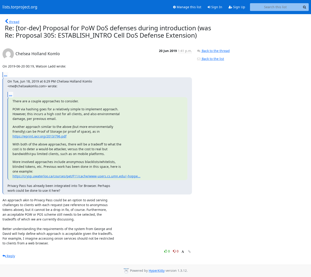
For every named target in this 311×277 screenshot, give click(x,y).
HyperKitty (157, 270)
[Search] (305, 7)
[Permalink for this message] (189, 252)
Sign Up (238, 7)
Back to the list (212, 59)
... (5, 74)
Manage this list (188, 7)
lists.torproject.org (20, 7)
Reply (10, 256)
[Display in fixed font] (183, 252)
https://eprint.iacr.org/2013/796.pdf (39, 136)
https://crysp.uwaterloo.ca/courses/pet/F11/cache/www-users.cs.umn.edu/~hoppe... (76, 176)
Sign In (216, 7)
